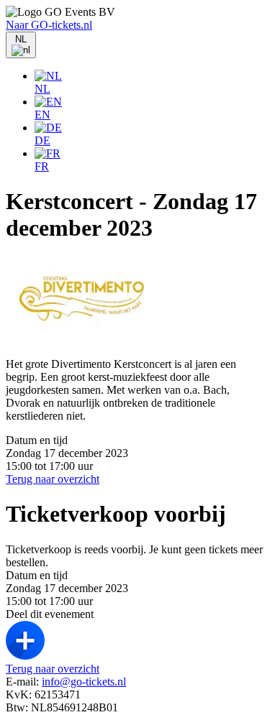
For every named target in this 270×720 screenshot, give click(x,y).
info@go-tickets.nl (84, 681)
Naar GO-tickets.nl (49, 25)
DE (42, 140)
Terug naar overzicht (52, 479)
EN (42, 115)
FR (42, 166)
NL (42, 89)
